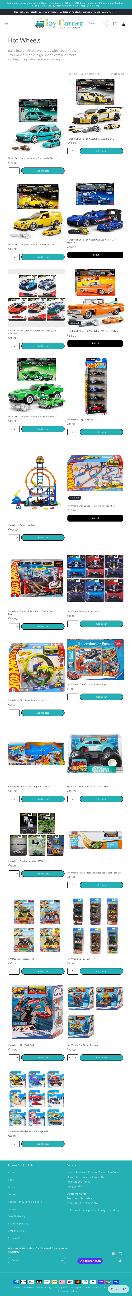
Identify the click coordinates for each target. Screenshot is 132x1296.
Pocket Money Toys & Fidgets (25, 1202)
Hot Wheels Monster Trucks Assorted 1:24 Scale (89, 786)
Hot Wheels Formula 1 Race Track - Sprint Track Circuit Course (34, 612)
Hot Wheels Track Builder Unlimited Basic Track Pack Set (94, 872)
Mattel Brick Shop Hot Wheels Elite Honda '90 (30, 158)
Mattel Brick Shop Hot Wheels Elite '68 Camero (31, 416)
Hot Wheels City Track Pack (21, 1045)
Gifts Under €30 (17, 1216)
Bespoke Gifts (16, 1231)
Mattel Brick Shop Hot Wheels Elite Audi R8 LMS (90, 138)
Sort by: (73, 74)
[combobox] (97, 23)
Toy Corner (26, 1288)
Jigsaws (12, 1209)
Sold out (95, 255)
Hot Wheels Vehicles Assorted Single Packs (28, 1131)
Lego (11, 1180)
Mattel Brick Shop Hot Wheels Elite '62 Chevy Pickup (92, 331)
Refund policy (60, 1288)
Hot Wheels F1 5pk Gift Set (80, 419)
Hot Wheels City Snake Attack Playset (26, 700)
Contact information (67, 1291)
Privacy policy (76, 1288)
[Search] (104, 23)
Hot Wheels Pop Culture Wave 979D (25, 861)
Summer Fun (15, 1238)
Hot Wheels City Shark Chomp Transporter (28, 786)
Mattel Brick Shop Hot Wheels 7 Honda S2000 (31, 244)
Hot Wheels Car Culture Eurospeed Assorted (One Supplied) (32, 332)
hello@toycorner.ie (78, 1181)
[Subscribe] (62, 1260)
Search (12, 1172)
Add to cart (43, 170)
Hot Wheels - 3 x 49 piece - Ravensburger (87, 684)
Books (11, 1187)
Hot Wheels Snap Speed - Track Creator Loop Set (91, 505)
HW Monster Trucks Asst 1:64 (22, 958)
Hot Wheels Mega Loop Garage (23, 525)
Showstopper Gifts (18, 1223)
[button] (6, 23)
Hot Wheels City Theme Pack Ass (83, 1045)
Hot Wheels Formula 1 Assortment (83, 611)
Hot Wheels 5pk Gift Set (78, 958)
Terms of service (93, 1288)
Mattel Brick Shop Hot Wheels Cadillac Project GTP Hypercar (91, 241)
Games (12, 1194)
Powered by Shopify (41, 1288)
